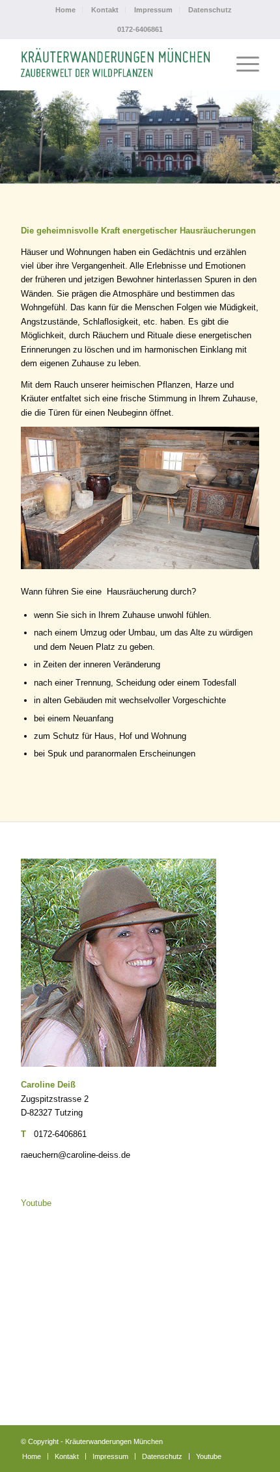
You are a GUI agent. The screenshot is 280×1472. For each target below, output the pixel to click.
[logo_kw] (116, 64)
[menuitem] (66, 10)
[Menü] (241, 64)
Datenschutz (210, 10)
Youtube (36, 1203)
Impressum (153, 10)
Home (65, 10)
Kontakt (105, 10)
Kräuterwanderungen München (114, 1441)
